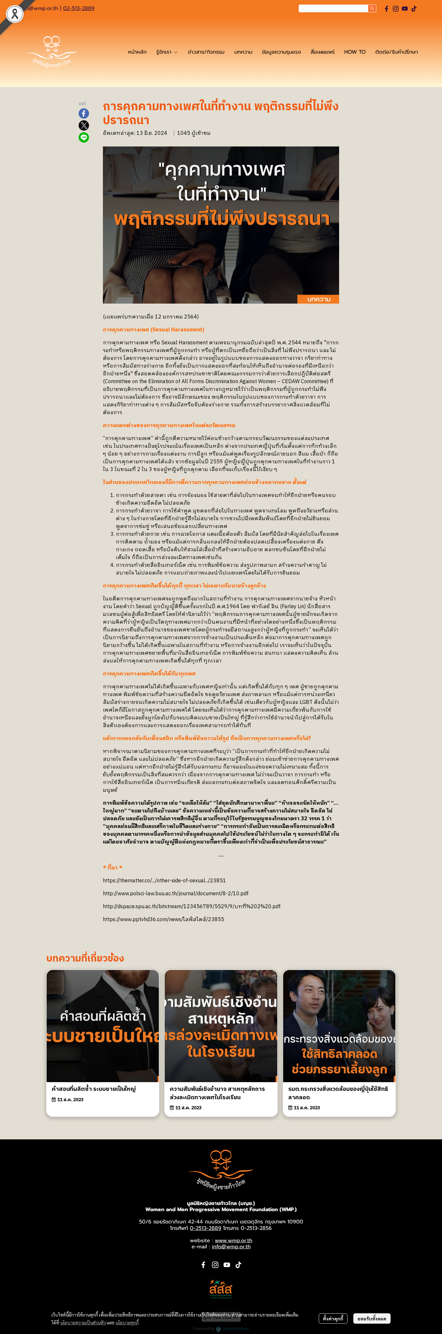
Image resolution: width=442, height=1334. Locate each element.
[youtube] (405, 9)
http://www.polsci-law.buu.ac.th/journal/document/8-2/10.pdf (176, 893)
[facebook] (387, 9)
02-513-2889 (78, 8)
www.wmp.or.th (233, 1240)
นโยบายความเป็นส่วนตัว (83, 1322)
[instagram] (396, 9)
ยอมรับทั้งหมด (372, 1318)
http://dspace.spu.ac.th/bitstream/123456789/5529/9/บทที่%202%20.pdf (192, 906)
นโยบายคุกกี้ (127, 1322)
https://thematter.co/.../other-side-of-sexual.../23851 (164, 881)
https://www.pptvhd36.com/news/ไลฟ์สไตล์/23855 (163, 919)
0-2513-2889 (205, 1228)
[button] (337, 8)
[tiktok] (414, 9)
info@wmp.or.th (38, 8)
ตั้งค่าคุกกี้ (333, 1318)
